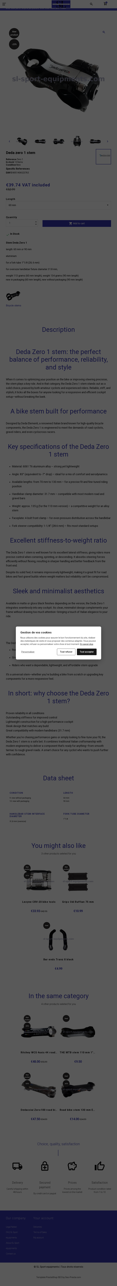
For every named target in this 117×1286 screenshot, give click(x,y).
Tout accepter (87, 652)
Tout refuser (66, 652)
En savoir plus (86, 644)
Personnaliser (28, 652)
